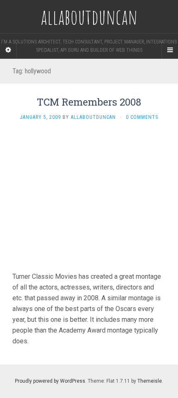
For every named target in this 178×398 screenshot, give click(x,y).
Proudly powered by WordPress (50, 381)
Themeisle (149, 381)
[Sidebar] (8, 50)
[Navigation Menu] (169, 50)
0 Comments (142, 117)
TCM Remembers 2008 (89, 102)
